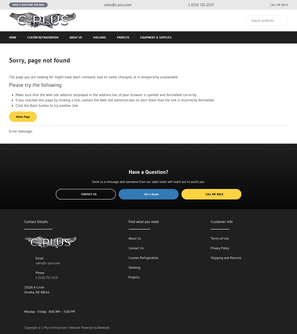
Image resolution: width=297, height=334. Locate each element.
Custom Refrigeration (42, 37)
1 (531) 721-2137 (47, 278)
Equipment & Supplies (155, 37)
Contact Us (89, 194)
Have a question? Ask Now (28, 4)
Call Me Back (214, 194)
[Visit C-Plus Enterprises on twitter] (34, 302)
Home (12, 37)
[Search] (282, 20)
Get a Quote (151, 194)
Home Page (23, 117)
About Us (76, 37)
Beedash (104, 328)
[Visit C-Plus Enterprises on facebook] (26, 302)
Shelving (99, 37)
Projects (123, 37)
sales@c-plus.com (48, 263)
